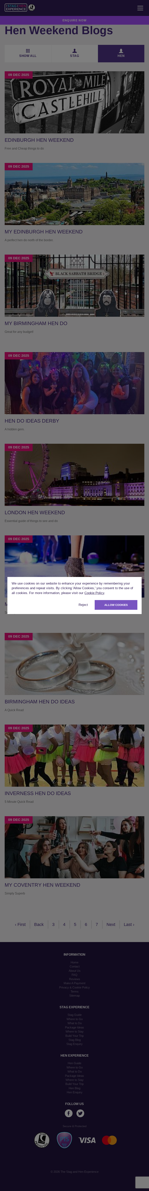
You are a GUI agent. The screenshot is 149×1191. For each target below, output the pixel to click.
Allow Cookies (116, 604)
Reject (83, 605)
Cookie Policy (94, 593)
